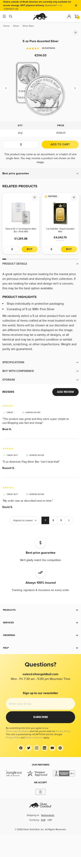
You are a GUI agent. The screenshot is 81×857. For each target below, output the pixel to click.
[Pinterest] (60, 748)
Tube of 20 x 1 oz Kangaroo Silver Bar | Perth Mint (20, 230)
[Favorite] (75, 32)
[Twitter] (29, 748)
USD (49, 820)
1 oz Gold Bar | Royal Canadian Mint (60, 230)
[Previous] (6, 88)
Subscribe (40, 717)
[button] (40, 174)
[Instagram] (36, 748)
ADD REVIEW (65, 392)
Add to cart (60, 144)
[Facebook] (21, 748)
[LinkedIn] (44, 748)
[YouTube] (52, 748)
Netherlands (47, 815)
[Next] (75, 88)
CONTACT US (11, 8)
